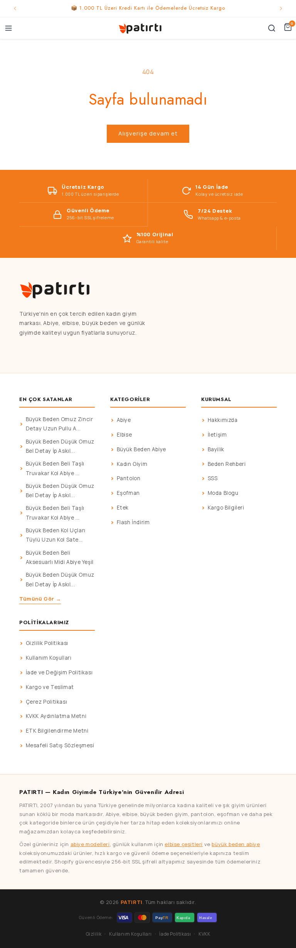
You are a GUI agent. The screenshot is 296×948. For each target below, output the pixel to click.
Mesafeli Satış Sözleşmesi (60, 745)
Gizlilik (94, 934)
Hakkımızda (223, 419)
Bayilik (216, 449)
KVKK (204, 934)
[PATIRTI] (140, 28)
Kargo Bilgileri (226, 507)
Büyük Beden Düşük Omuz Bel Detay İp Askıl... (60, 446)
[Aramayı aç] (271, 28)
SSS (213, 478)
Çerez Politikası (46, 701)
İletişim (217, 434)
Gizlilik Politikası (47, 643)
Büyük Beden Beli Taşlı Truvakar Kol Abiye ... (55, 468)
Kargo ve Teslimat (50, 687)
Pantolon (129, 478)
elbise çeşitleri (184, 844)
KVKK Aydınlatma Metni (56, 716)
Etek (123, 507)
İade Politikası (175, 934)
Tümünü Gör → (40, 598)
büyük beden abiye (236, 844)
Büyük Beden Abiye (141, 449)
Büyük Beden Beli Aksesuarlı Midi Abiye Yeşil (60, 557)
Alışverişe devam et (148, 133)
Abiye (124, 419)
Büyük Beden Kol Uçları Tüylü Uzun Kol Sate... (56, 535)
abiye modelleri (90, 844)
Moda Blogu (223, 492)
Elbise (124, 434)
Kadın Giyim (132, 463)
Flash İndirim (133, 522)
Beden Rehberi (227, 463)
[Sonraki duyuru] (280, 8)
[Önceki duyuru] (15, 8)
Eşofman (128, 492)
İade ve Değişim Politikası (59, 672)
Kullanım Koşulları (49, 657)
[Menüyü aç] (8, 28)
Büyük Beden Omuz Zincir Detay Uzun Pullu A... (59, 424)
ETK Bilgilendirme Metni (57, 730)
